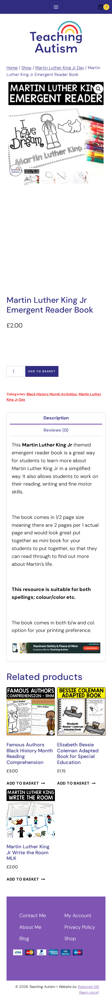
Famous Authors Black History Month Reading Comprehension (30, 753)
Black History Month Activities (52, 394)
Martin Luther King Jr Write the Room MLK (28, 852)
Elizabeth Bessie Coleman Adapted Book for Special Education (77, 753)
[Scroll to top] (98, 988)
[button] (98, 89)
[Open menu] (56, 7)
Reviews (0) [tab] (56, 430)
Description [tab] (56, 418)
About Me (30, 927)
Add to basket (42, 371)
